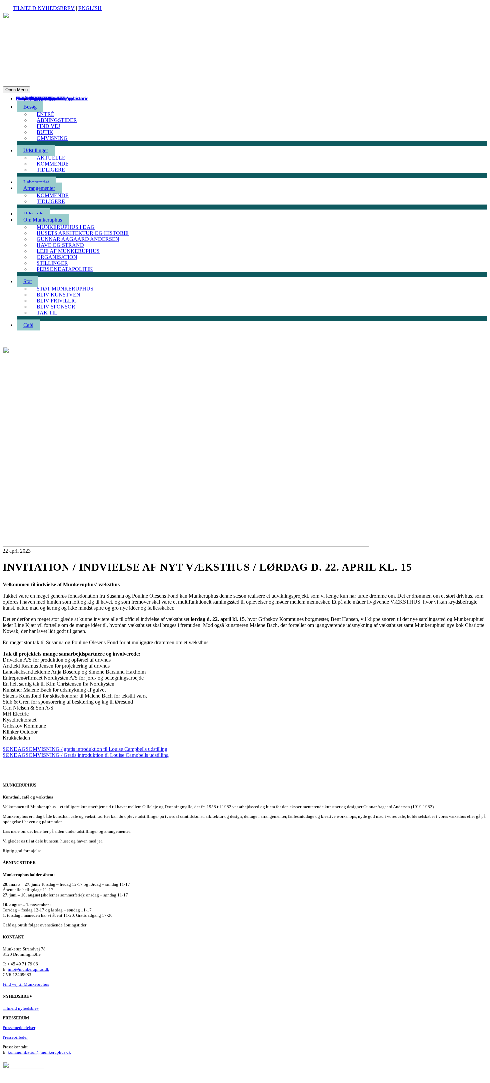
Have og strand (60, 245)
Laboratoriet (36, 182)
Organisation (57, 257)
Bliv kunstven (58, 294)
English (90, 8)
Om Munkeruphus (42, 220)
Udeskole (33, 214)
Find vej (48, 126)
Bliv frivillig (57, 300)
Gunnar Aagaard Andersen (78, 239)
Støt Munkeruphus (65, 288)
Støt (27, 281)
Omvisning (52, 138)
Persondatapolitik (65, 269)
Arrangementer (39, 188)
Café (21, 98)
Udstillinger (35, 150)
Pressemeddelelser (19, 1027)
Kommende (53, 164)
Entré (45, 114)
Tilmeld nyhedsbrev (44, 8)
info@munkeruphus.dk (28, 969)
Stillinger (52, 263)
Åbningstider (57, 120)
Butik (45, 132)
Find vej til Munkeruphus (26, 984)
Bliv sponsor (42, 98)
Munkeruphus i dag (66, 227)
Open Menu (16, 89)
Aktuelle (51, 158)
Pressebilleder (15, 1037)
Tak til (36, 98)
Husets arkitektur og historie (83, 233)
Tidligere (51, 170)
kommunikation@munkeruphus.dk (39, 1052)
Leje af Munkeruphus (68, 251)
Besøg (30, 107)
